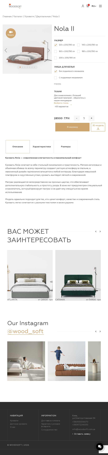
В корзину (72, 127)
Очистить (57, 84)
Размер (58, 40)
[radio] (65, 45)
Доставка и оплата (50, 420)
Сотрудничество (49, 430)
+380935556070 (80, 422)
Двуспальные (43, 16)
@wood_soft (25, 331)
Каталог (18, 16)
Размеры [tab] (66, 146)
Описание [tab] (17, 146)
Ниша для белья (64, 67)
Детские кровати (18, 424)
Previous (6, 50)
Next (48, 50)
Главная (7, 16)
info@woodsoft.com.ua (83, 429)
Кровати (29, 16)
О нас (12, 427)
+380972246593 (80, 425)
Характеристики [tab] (42, 146)
